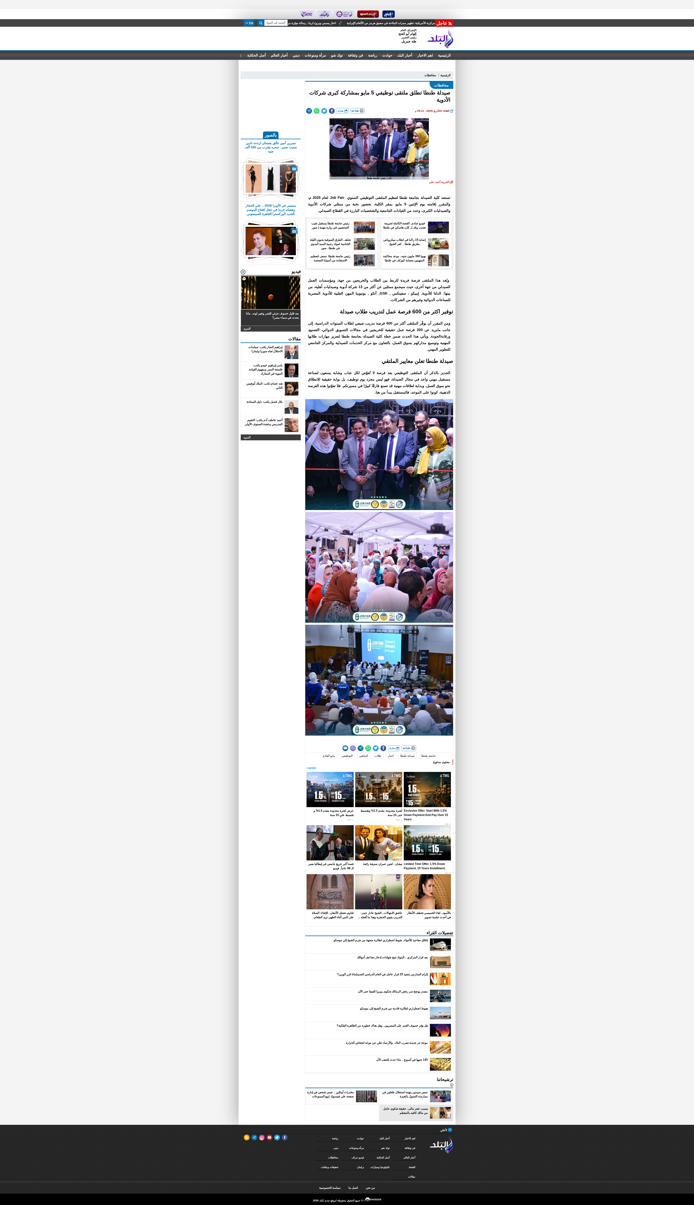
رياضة (372, 55)
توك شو (337, 55)
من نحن (370, 1187)
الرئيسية (444, 55)
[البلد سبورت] (368, 14)
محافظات (430, 75)
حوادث (387, 55)
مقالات (411, 1176)
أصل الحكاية (256, 55)
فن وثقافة (355, 55)
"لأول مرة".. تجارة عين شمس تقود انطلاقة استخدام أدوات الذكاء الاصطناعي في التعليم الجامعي (396, 23)
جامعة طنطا (428, 755)
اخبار (391, 755)
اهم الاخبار (425, 55)
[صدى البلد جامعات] (344, 14)
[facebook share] (332, 111)
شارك (341, 110)
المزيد (246, 328)
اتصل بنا (353, 1187)
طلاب (377, 755)
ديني (296, 55)
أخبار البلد (404, 55)
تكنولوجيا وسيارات (380, 1167)
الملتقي (363, 755)
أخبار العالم (279, 55)
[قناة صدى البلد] (388, 14)
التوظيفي (347, 755)
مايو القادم (329, 755)
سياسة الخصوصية (329, 1187)
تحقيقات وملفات (329, 1167)
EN (250, 23)
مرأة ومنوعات (315, 55)
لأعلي (444, 1130)
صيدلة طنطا (407, 755)
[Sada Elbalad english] (306, 14)
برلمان (360, 1167)
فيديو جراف (358, 1157)
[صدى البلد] (440, 38)
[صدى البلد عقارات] (324, 14)
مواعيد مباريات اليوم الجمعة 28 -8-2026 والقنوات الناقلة (294, 23)
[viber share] (353, 748)
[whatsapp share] (317, 111)
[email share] (309, 111)
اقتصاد (412, 1167)
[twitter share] (324, 111)
